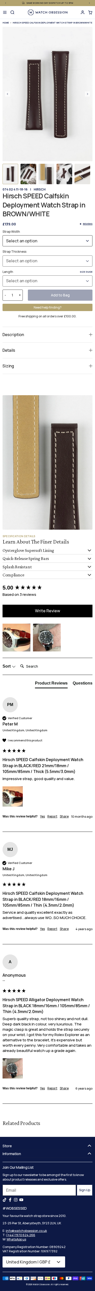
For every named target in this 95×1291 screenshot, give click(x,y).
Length (47, 272)
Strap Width (11, 231)
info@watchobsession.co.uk (26, 1231)
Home (6, 22)
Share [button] (64, 816)
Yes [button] (42, 816)
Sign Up (84, 1190)
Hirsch (40, 189)
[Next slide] (87, 94)
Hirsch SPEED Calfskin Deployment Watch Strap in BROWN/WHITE (52, 22)
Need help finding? (48, 307)
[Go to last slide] (8, 94)
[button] (10, 174)
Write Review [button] (47, 611)
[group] (47, 588)
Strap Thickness (14, 251)
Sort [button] (7, 666)
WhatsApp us (16, 1239)
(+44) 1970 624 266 (20, 1235)
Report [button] (52, 816)
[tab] (51, 684)
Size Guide (86, 271)
